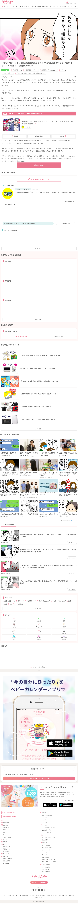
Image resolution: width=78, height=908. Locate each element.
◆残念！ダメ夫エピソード (50, 70)
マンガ (15, 6)
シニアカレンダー (46, 850)
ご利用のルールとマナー (39, 769)
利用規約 (71, 895)
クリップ (66, 224)
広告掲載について (63, 895)
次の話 (62, 136)
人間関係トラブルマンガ (32, 70)
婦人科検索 (6, 863)
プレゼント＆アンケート (48, 827)
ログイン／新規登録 (39, 882)
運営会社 (18, 895)
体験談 (5, 842)
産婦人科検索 (6, 861)
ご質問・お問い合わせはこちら (39, 778)
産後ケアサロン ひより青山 (49, 859)
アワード (44, 817)
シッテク (44, 852)
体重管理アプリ (46, 840)
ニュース (8, 6)
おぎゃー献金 (45, 869)
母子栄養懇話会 (46, 872)
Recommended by (65, 520)
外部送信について (40, 895)
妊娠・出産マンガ (9, 601)
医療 (11, 604)
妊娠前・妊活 (6, 827)
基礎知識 (5, 825)
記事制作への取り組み (10, 812)
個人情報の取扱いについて (28, 895)
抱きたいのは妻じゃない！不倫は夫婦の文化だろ (31, 73)
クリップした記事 (39, 667)
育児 (4, 834)
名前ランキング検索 (47, 815)
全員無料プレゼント (47, 830)
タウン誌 (44, 822)
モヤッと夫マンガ (8, 73)
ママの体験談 (19, 604)
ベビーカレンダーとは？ (9, 895)
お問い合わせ (38, 898)
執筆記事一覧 (68, 201)
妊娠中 (5, 830)
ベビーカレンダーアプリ (48, 837)
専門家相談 (6, 823)
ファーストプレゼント (48, 832)
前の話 (16, 136)
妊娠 (69, 601)
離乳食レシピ (6, 846)
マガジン (44, 820)
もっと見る (38, 248)
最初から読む (39, 136)
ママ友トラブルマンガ (59, 601)
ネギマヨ (63, 70)
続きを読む (39, 165)
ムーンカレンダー (46, 845)
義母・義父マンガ (44, 601)
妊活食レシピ (6, 851)
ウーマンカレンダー (47, 847)
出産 (5, 604)
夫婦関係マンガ (17, 70)
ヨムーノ (44, 855)
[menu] (75, 2)
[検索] (71, 2)
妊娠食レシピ (6, 849)
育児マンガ (21, 601)
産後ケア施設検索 (7, 858)
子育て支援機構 (46, 867)
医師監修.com (45, 857)
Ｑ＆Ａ (5, 839)
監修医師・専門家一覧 (10, 816)
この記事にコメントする (40, 179)
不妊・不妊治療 (7, 837)
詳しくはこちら (69, 801)
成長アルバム (6, 853)
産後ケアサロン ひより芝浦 (49, 862)
